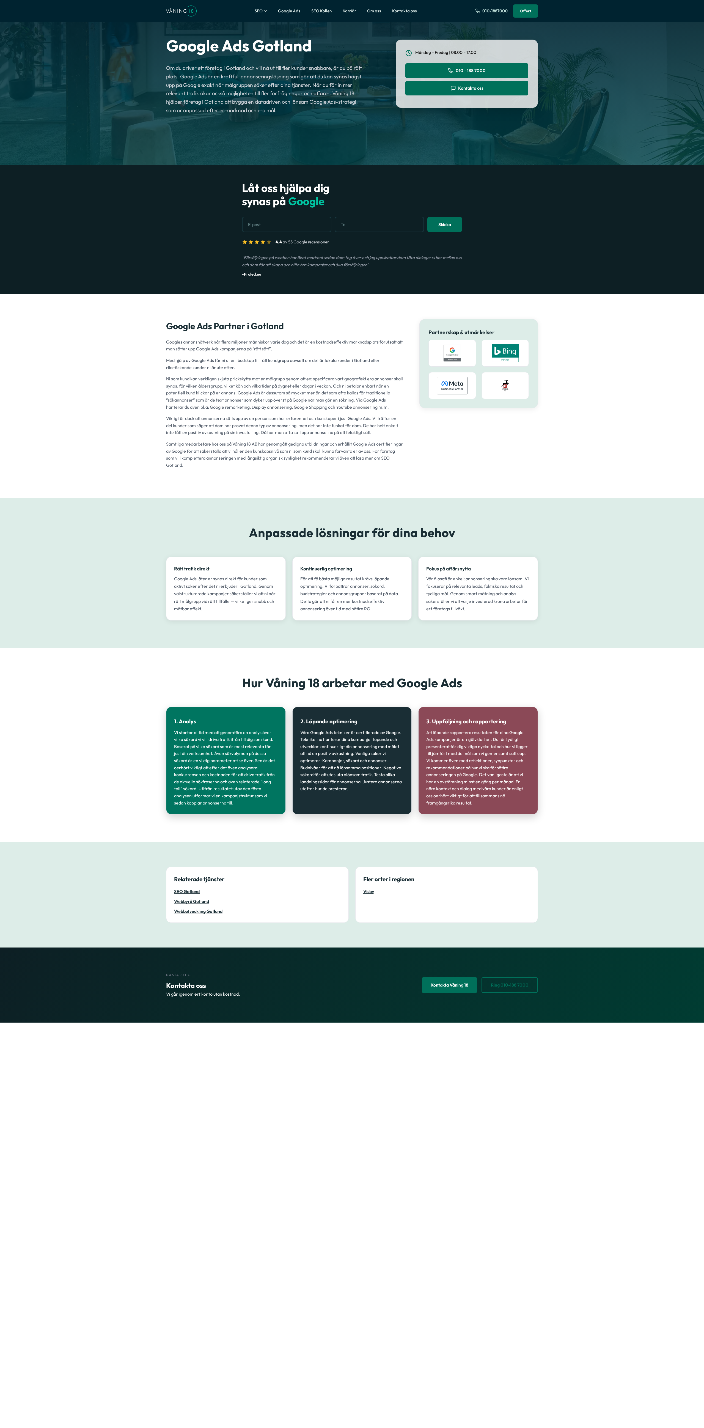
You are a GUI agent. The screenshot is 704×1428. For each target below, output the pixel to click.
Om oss (374, 11)
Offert (525, 11)
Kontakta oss (404, 11)
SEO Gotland (187, 891)
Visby (368, 891)
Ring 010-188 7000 (510, 985)
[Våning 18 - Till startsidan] (181, 11)
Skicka (444, 224)
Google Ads (289, 11)
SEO (259, 11)
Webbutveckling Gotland (198, 911)
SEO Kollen (321, 11)
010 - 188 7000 (471, 70)
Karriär (349, 11)
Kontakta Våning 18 (449, 985)
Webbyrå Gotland (191, 901)
